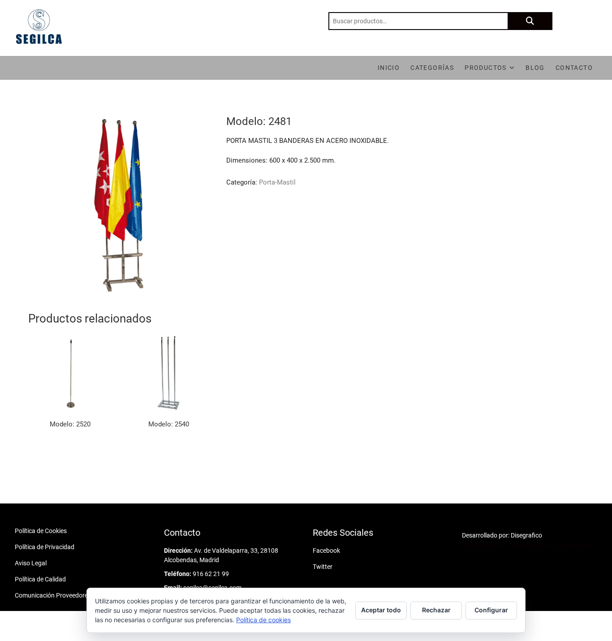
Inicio (389, 67)
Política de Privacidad (44, 547)
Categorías (432, 67)
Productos (486, 67)
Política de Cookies (41, 530)
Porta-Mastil (277, 182)
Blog (535, 67)
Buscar (530, 21)
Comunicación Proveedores (53, 595)
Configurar (491, 610)
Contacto (574, 67)
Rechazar (436, 610)
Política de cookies (263, 620)
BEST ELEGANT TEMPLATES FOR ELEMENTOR (527, 544)
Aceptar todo (381, 610)
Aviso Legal (31, 563)
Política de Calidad (40, 579)
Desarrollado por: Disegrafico (502, 535)
